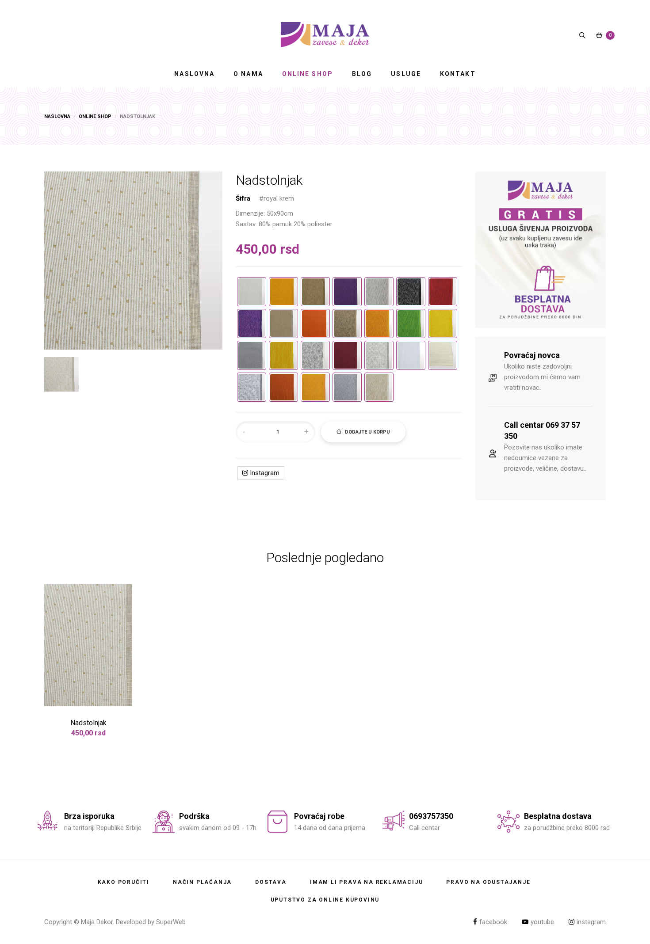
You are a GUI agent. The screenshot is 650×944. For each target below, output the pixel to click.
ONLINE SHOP (307, 73)
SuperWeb (171, 922)
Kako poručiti (123, 882)
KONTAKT (458, 73)
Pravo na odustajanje (488, 882)
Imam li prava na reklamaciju (366, 882)
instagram (591, 922)
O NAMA (248, 73)
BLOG (362, 73)
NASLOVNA (194, 73)
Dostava (271, 882)
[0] (599, 35)
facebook (493, 922)
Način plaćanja (202, 882)
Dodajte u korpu (367, 432)
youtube (542, 922)
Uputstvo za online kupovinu (325, 900)
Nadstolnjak (88, 723)
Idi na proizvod (88, 702)
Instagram (263, 473)
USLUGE (406, 73)
